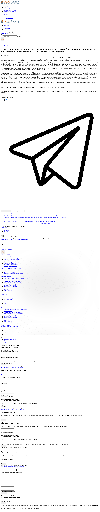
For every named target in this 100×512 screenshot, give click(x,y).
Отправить (3, 364)
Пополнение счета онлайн (10, 286)
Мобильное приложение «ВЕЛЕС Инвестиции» (16, 278)
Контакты (6, 14)
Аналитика (6, 26)
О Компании (7, 232)
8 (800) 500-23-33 (5, 239)
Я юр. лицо (5, 390)
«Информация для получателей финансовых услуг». (10, 374)
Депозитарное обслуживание (11, 264)
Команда (6, 6)
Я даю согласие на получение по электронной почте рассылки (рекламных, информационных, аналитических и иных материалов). (35, 444)
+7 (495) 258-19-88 (14, 239)
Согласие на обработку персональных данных (12, 367)
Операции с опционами (9, 262)
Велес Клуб (6, 289)
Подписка (6, 342)
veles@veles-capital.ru (24, 239)
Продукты (6, 25)
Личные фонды (7, 260)
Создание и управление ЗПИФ (11, 259)
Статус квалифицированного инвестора (14, 282)
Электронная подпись (9, 287)
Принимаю (3, 510)
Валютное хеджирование (10, 263)
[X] (4, 100)
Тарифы (6, 303)
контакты (3, 325)
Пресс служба (9, 18)
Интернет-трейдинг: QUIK (10, 285)
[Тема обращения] (5, 383)
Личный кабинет (8, 280)
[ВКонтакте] (6, 100)
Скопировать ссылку (6, 211)
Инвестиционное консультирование (13, 258)
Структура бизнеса (8, 8)
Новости (6, 12)
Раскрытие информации (10, 11)
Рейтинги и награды (9, 7)
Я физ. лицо (5, 389)
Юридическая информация (7, 249)
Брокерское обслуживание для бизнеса (13, 273)
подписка (8, 325)
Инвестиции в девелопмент (10, 266)
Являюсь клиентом (7, 392)
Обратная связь (7, 340)
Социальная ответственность (11, 10)
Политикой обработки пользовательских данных (13, 507)
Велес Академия (8, 290)
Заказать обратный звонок (10, 339)
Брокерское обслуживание (10, 256)
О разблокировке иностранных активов (13, 284)
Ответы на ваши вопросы (10, 291)
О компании (7, 28)
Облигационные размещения (11, 272)
